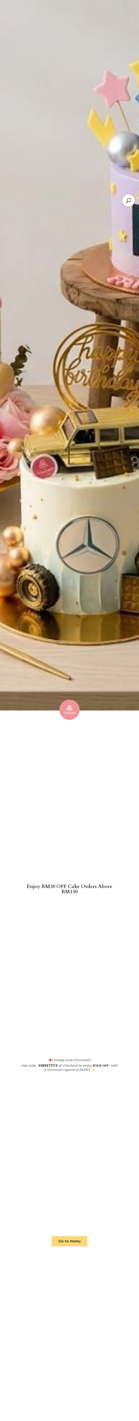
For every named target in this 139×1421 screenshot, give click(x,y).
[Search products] (128, 200)
